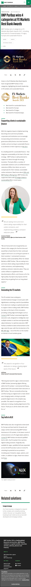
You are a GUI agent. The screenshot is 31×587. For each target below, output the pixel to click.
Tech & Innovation (8, 566)
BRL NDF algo (5, 331)
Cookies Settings (15, 584)
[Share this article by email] (19, 74)
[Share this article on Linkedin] (10, 74)
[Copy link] (24, 74)
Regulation (6, 568)
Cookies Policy (25, 580)
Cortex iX (4, 315)
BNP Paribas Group (8, 557)
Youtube (19, 565)
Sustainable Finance (7, 42)
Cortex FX (4, 437)
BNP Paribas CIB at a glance (10, 554)
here (5, 458)
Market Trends (7, 563)
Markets (13, 39)
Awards (4, 6)
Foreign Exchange (5, 11)
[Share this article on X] (15, 74)
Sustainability (7, 565)
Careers (5, 556)
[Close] (28, 572)
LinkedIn (19, 563)
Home (1, 6)
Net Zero (25, 146)
